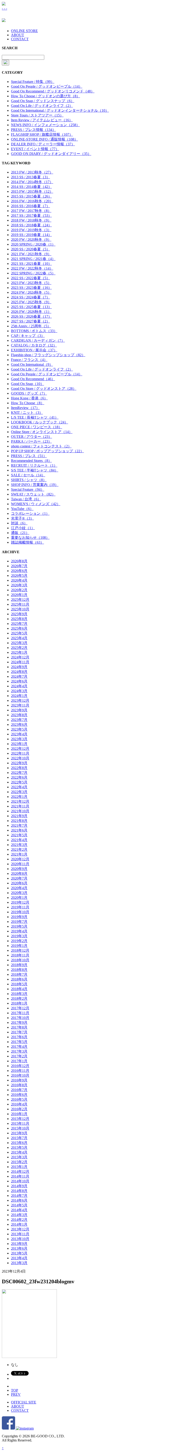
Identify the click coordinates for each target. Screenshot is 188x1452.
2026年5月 (19, 575)
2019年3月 (19, 936)
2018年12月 (20, 950)
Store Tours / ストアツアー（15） (37, 115)
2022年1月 (19, 797)
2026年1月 (19, 595)
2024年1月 (19, 696)
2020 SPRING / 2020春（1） (33, 244)
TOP (14, 1390)
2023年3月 (19, 739)
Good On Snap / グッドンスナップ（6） (42, 101)
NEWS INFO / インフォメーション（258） (45, 125)
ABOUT (17, 35)
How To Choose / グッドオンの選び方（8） (45, 96)
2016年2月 (19, 1109)
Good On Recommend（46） (33, 379)
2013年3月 (19, 1263)
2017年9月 (19, 1022)
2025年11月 (20, 604)
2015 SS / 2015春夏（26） (31, 196)
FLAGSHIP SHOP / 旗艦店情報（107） (42, 134)
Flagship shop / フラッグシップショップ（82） (48, 355)
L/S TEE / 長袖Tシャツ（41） (34, 417)
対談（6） (19, 523)
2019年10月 (20, 912)
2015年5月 (19, 1147)
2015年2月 (19, 1162)
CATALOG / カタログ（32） (34, 345)
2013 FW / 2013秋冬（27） (32, 172)
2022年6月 (19, 777)
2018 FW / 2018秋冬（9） (31, 220)
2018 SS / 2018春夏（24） (31, 225)
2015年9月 (19, 1133)
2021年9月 (19, 816)
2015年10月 (20, 1128)
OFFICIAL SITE (23, 1402)
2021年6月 (19, 830)
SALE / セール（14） (28, 475)
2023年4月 (19, 734)
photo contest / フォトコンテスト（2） (41, 446)
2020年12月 (20, 859)
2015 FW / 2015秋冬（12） (32, 191)
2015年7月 (19, 1138)
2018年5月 (19, 984)
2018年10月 (20, 960)
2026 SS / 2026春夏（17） (31, 316)
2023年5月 (19, 729)
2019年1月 (19, 946)
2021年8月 (19, 821)
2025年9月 (19, 614)
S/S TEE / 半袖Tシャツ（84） (34, 470)
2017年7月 (19, 1032)
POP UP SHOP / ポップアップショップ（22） (47, 451)
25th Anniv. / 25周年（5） (31, 326)
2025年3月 (19, 643)
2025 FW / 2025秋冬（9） (31, 302)
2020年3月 (19, 893)
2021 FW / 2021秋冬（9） (31, 254)
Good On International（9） (32, 364)
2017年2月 (19, 1056)
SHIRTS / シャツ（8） (29, 480)
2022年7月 (19, 773)
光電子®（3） (22, 518)
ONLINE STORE (24, 31)
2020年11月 (20, 864)
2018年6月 (19, 979)
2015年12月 (20, 1119)
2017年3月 (19, 1051)
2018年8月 (19, 970)
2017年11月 (20, 1013)
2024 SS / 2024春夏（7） (30, 297)
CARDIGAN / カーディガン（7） (38, 340)
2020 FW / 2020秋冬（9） (31, 239)
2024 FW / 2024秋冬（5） (31, 292)
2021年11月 (20, 806)
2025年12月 (20, 599)
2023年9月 (19, 710)
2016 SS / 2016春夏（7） (30, 206)
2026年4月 (19, 580)
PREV (16, 1394)
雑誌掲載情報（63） (27, 542)
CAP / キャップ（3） (28, 336)
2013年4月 (19, 1258)
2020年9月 (19, 869)
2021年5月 (19, 835)
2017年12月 (20, 1008)
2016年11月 (20, 1071)
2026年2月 (19, 590)
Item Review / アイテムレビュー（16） (42, 120)
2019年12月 (20, 902)
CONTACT (20, 39)
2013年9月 (19, 1244)
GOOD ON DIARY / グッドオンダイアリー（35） (51, 154)
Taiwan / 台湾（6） (26, 499)
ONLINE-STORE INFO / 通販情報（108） (44, 139)
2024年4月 (19, 686)
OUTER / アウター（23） (31, 437)
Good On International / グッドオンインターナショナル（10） (60, 110)
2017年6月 (19, 1037)
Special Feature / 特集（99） (32, 82)
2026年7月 (19, 566)
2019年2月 (19, 941)
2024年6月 (19, 681)
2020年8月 (19, 873)
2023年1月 (19, 744)
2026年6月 (19, 571)
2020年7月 (19, 878)
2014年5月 (19, 1205)
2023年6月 (19, 724)
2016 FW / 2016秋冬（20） (32, 201)
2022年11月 (20, 753)
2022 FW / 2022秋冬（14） (32, 268)
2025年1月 (19, 652)
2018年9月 (19, 965)
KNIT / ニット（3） (27, 412)
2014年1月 (19, 1224)
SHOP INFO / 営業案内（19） (34, 485)
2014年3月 (19, 1215)
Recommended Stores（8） (31, 461)
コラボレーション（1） (30, 513)
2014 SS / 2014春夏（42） (31, 187)
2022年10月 (20, 758)
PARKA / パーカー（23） (31, 441)
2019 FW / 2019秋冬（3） (31, 230)
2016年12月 (20, 1066)
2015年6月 (19, 1143)
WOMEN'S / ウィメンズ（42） (35, 504)
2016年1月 (19, 1114)
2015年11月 (20, 1123)
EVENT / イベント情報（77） (35, 149)
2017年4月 (19, 1046)
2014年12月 (20, 1171)
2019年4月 (19, 931)
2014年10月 (20, 1181)
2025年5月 (19, 633)
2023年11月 (20, 705)
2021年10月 (20, 811)
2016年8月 (19, 1085)
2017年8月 (19, 1027)
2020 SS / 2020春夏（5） (30, 249)
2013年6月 (19, 1248)
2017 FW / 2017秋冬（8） (31, 211)
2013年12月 (20, 1229)
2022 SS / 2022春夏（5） (30, 278)
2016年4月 (19, 1104)
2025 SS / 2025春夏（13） (31, 307)
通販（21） (20, 533)
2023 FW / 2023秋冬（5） (31, 283)
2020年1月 (19, 897)
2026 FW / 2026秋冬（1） (31, 312)
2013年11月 (20, 1234)
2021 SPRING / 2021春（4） (33, 259)
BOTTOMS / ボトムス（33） (34, 331)
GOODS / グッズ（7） (29, 393)
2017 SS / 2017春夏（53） (31, 215)
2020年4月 (19, 888)
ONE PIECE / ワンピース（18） (36, 427)
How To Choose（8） (27, 403)
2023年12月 (20, 700)
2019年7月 (19, 922)
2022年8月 (19, 768)
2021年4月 (19, 840)
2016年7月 (19, 1090)
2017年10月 (20, 1018)
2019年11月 (20, 907)
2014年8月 (19, 1191)
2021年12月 (20, 801)
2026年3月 (19, 585)
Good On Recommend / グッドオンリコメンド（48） (52, 91)
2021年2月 (19, 849)
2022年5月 (19, 782)
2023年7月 (19, 720)
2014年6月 (19, 1200)
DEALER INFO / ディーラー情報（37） (43, 144)
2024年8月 (19, 672)
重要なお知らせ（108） (30, 537)
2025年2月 (19, 648)
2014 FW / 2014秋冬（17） (32, 182)
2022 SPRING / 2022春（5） (33, 273)
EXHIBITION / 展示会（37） (34, 350)
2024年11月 (20, 662)
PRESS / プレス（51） (29, 456)
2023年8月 (19, 715)
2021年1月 (19, 854)
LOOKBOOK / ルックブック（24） (39, 422)
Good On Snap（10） (27, 384)
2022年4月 (19, 787)
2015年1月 (19, 1167)
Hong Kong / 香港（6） (29, 398)
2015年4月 (19, 1152)
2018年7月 (19, 974)
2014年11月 (20, 1176)
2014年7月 (19, 1195)
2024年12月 (20, 657)
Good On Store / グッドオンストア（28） (43, 388)
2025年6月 (19, 628)
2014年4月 (19, 1210)
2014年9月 (19, 1186)
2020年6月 (19, 883)
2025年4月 (19, 638)
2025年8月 (19, 619)
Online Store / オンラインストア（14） (41, 432)
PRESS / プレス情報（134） (33, 130)
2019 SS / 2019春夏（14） (31, 235)
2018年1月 (19, 1003)
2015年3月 (19, 1157)
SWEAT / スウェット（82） (33, 494)
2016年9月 (19, 1080)
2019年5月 (19, 926)
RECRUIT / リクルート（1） (34, 465)
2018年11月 (20, 955)
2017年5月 (19, 1042)
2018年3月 (19, 994)
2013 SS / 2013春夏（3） (30, 177)
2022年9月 (19, 763)
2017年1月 (19, 1061)
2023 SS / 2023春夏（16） (31, 288)
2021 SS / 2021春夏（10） (31, 263)
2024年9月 (19, 667)
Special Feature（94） (27, 489)
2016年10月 (20, 1075)
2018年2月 (19, 998)
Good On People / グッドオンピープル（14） (46, 86)
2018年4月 (19, 989)
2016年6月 (19, 1095)
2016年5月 (19, 1099)
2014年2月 (19, 1220)
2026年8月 (19, 561)
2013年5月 (19, 1253)
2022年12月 (20, 748)
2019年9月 (19, 917)
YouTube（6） (22, 509)
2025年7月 (19, 624)
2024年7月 (19, 676)
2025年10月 (20, 609)
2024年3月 (19, 691)
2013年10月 (20, 1239)
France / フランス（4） (29, 360)
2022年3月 (19, 792)
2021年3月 (19, 845)
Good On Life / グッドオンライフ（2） (42, 106)
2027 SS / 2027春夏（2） (30, 321)
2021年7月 (19, 825)
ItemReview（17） (25, 408)
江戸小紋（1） (23, 528)
